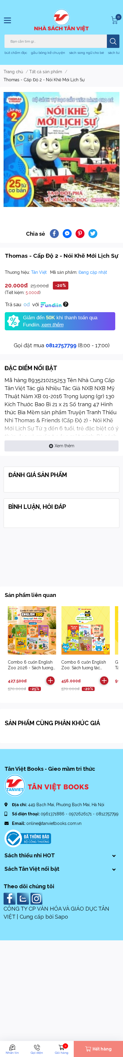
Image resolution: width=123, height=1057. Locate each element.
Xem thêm (64, 445)
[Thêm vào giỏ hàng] (50, 680)
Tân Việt (39, 272)
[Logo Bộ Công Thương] (27, 838)
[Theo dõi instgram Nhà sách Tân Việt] (37, 898)
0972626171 (81, 813)
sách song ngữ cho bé (86, 53)
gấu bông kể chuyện (48, 53)
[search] (113, 41)
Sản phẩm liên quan (30, 595)
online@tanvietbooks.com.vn (54, 823)
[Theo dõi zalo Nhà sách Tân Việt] (23, 898)
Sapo (61, 917)
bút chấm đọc (15, 53)
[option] (61, 149)
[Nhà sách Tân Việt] (61, 20)
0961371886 (53, 813)
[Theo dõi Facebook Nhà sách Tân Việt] (10, 898)
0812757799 (61, 345)
